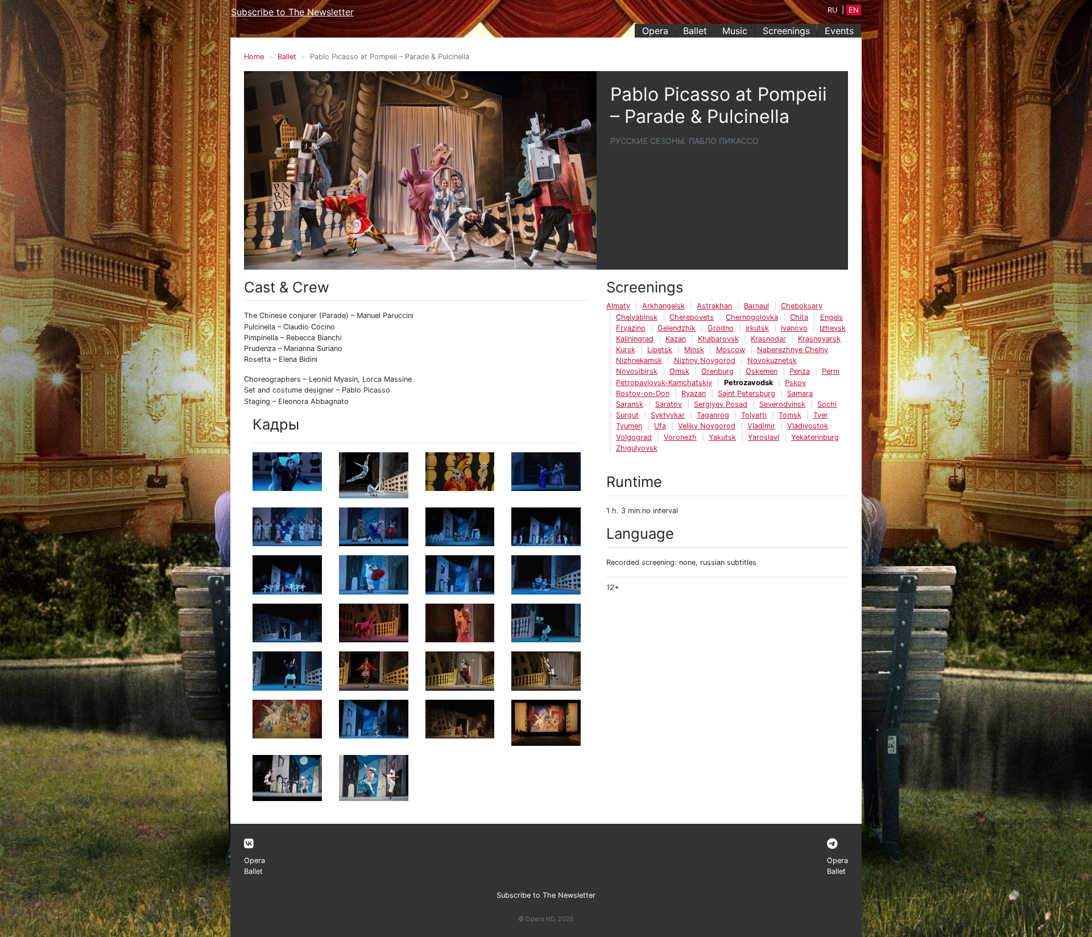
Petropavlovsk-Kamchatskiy (664, 382)
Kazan (675, 339)
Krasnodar (768, 339)
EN (854, 10)
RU (832, 10)
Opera (655, 30)
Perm (830, 371)
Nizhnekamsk (639, 360)
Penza (799, 371)
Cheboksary (801, 306)
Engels (831, 317)
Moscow (730, 349)
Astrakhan (714, 306)
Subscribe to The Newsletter (292, 12)
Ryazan (693, 393)
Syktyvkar (668, 415)
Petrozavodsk (748, 382)
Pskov (795, 382)
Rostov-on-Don (642, 393)
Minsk (694, 349)
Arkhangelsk (663, 306)
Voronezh (680, 437)
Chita (799, 317)
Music (734, 30)
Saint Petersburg (746, 393)
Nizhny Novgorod (704, 360)
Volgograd (634, 437)
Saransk (629, 404)
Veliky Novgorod (706, 426)
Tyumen (629, 426)
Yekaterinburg (815, 437)
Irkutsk (757, 328)
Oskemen (761, 371)
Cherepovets (691, 317)
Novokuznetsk (772, 360)
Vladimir (761, 426)
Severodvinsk (782, 404)
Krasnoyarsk (819, 339)
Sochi (827, 404)
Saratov (668, 404)
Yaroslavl (763, 437)
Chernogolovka (752, 317)
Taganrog (713, 415)
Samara (800, 393)
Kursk (625, 349)
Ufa (660, 426)
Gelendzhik (676, 328)
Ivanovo (794, 328)
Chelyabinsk (636, 317)
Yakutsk (722, 437)
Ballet (695, 30)
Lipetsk (659, 349)
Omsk (679, 371)
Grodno (721, 328)
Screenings (786, 30)
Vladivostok (807, 426)
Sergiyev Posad (720, 404)
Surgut (627, 415)
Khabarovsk (718, 339)
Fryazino (631, 328)
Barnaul (756, 306)
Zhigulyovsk (636, 448)
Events (839, 30)
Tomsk (790, 415)
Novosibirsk (636, 371)
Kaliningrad (634, 339)
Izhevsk (833, 328)
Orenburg (717, 371)
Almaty (618, 306)
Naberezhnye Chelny (792, 349)
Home (254, 56)
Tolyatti (754, 415)
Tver (820, 415)
